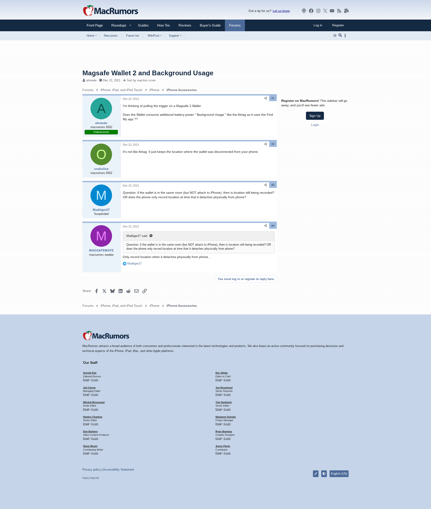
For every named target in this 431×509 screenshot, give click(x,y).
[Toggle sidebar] (346, 35)
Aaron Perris (223, 446)
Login (315, 124)
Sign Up (315, 116)
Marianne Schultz (226, 417)
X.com (94, 379)
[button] (117, 25)
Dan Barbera (90, 431)
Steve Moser (90, 446)
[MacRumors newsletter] (346, 11)
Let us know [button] (281, 11)
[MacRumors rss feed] (339, 11)
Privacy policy (91, 469)
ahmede (91, 80)
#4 (273, 225)
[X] (325, 11)
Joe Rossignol (224, 387)
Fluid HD (94, 478)
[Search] (340, 35)
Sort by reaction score (141, 80)
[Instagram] (318, 11)
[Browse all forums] (334, 35)
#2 (273, 144)
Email (86, 379)
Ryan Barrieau (224, 431)
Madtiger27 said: (137, 236)
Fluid (85, 478)
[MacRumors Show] (304, 11)
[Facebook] (311, 11)
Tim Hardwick (224, 402)
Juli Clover (89, 387)
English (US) (339, 473)
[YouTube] (332, 11)
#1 (273, 98)
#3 (273, 185)
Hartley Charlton (92, 417)
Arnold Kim (90, 372)
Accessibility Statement (118, 469)
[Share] (265, 98)
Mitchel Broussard (94, 402)
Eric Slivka (222, 372)
